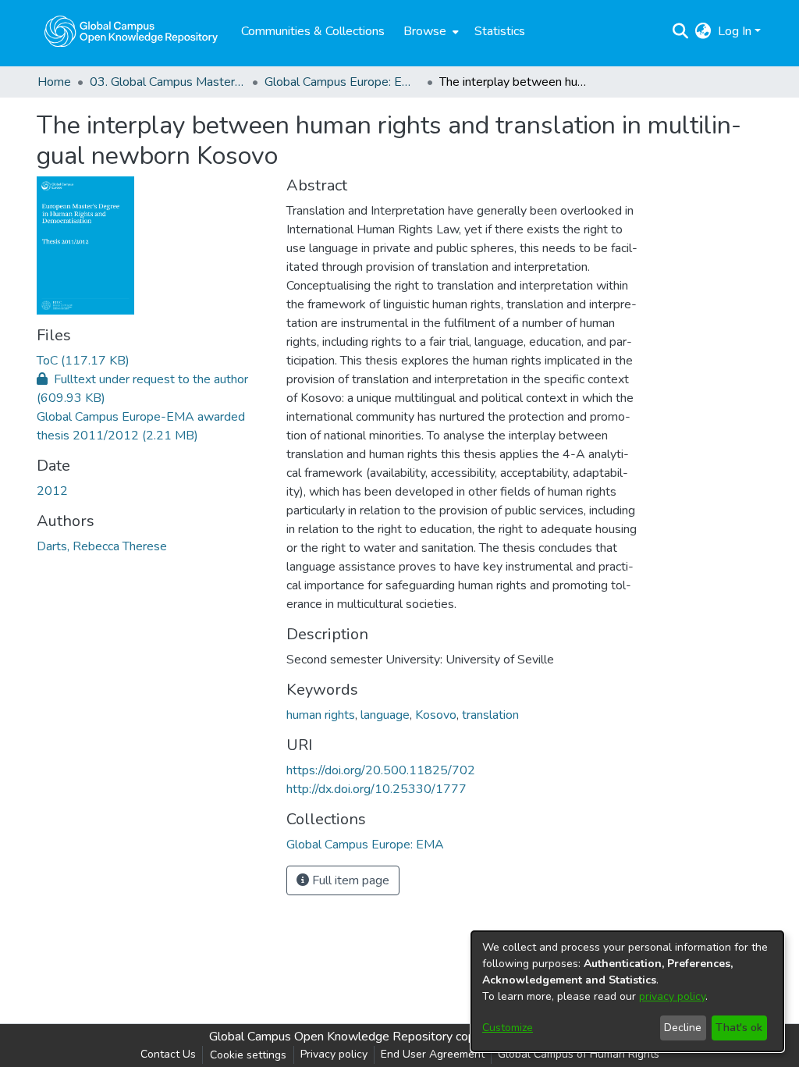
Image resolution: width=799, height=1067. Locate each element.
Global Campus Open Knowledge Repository (331, 1036)
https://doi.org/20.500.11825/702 (380, 770)
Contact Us (168, 1054)
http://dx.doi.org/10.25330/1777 (376, 789)
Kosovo (435, 715)
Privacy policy (334, 1054)
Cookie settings (248, 1054)
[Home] (131, 31)
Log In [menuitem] (734, 31)
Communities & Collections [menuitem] (313, 31)
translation (490, 715)
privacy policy (672, 996)
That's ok (739, 1027)
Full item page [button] (349, 880)
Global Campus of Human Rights (578, 1054)
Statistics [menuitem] (499, 31)
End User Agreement (433, 1054)
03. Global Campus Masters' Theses (168, 82)
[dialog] (627, 991)
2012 (52, 491)
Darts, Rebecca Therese (102, 546)
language (385, 715)
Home (54, 82)
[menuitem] (429, 31)
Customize (507, 1027)
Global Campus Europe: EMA (343, 82)
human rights (320, 715)
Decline (682, 1027)
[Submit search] (681, 31)
